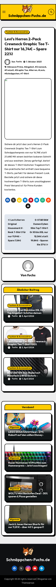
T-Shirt (25, 74)
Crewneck (41, 67)
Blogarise (42, 579)
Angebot (29, 67)
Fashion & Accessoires (17, 32)
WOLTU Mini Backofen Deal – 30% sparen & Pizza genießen (28, 495)
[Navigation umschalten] (4, 11)
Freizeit (10, 70)
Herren (33, 70)
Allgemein (14, 427)
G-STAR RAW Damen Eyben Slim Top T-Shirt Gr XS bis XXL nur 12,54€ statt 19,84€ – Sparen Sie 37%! (39, 232)
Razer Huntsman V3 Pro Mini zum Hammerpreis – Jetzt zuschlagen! (27, 464)
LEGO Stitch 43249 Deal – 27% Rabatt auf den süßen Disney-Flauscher (26, 434)
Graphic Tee (22, 70)
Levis (42, 70)
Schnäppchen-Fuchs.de (27, 15)
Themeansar (27, 583)
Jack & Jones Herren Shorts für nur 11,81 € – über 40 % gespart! (26, 526)
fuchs (19, 62)
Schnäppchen (12, 74)
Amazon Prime (16, 67)
